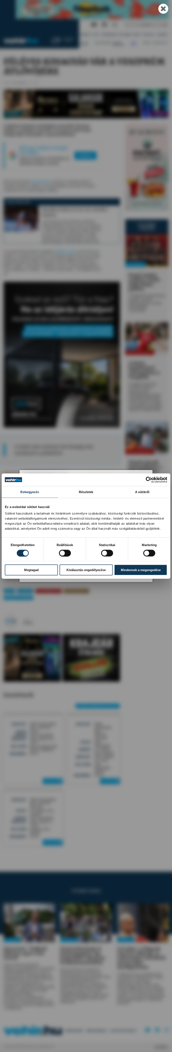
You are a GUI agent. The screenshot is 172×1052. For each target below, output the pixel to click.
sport (9, 591)
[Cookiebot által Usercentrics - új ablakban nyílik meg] (148, 480)
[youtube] (94, 25)
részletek (51, 780)
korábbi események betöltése (97, 705)
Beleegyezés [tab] (29, 492)
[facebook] (104, 25)
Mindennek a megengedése (141, 570)
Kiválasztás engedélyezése (86, 570)
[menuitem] (85, 35)
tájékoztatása (66, 251)
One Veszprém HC (48, 591)
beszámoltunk (39, 181)
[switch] (65, 553)
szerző (26, 619)
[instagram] (114, 25)
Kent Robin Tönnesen (18, 597)
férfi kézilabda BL (76, 591)
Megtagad (31, 570)
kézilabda (25, 591)
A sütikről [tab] (142, 492)
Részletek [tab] (86, 492)
